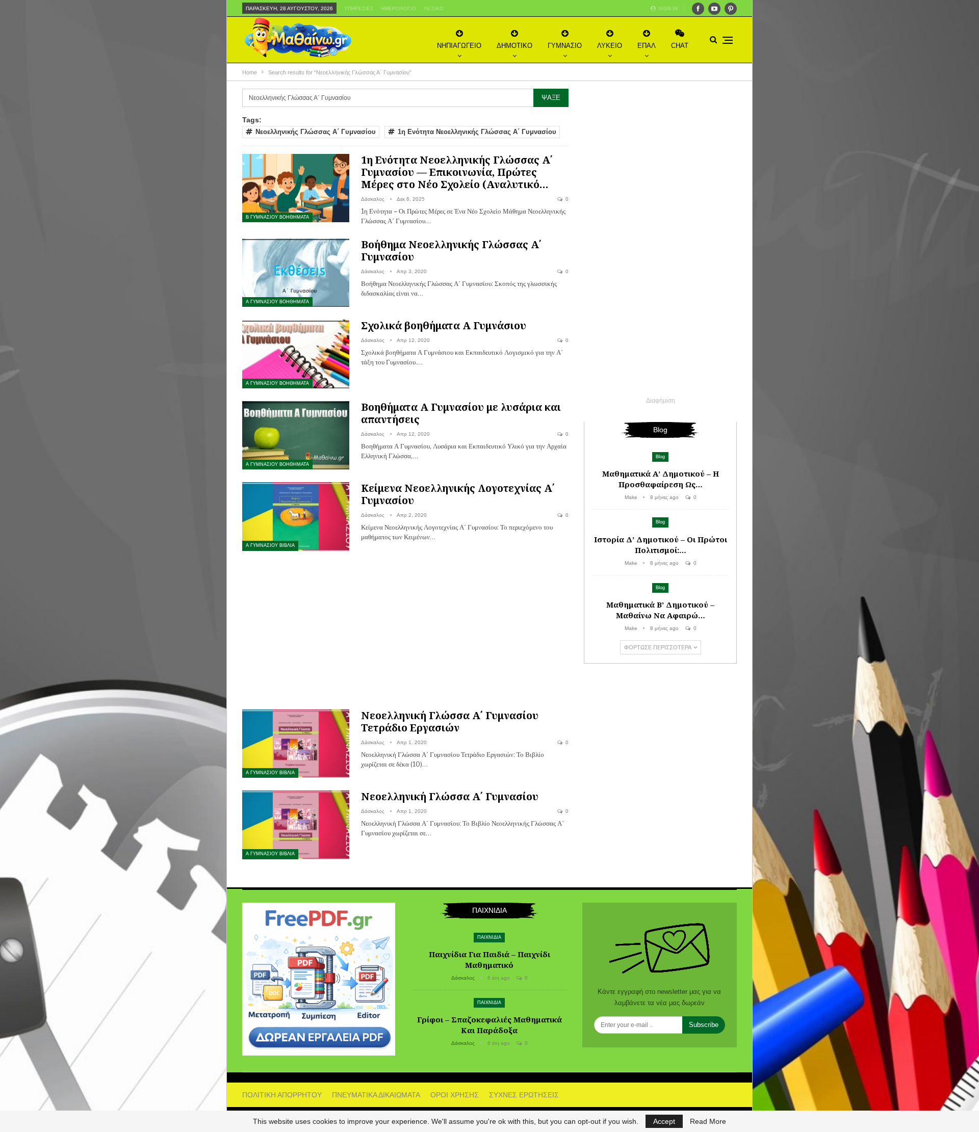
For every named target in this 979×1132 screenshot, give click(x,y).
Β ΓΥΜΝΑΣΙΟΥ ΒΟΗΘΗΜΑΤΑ (277, 217)
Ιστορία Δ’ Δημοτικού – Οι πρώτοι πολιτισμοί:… (660, 544)
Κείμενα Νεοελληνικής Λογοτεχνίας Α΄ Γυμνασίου (458, 494)
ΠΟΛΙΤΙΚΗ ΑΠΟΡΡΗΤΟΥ (282, 1095)
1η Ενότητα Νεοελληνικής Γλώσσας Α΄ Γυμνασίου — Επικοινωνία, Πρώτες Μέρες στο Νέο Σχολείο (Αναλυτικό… (457, 172)
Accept (664, 1121)
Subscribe (703, 1025)
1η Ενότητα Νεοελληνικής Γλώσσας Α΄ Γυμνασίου (477, 132)
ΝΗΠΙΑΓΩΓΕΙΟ (459, 45)
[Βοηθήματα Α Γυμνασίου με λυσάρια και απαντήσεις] (295, 435)
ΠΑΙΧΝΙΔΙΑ (489, 937)
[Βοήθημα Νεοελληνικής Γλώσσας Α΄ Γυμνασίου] (295, 273)
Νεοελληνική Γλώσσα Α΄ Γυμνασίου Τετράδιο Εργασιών (449, 721)
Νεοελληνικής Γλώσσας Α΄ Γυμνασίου (315, 132)
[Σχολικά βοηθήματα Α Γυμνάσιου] (295, 354)
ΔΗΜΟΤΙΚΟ (514, 45)
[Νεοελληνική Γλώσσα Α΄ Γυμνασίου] (295, 825)
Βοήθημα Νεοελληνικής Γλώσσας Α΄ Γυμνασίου (451, 251)
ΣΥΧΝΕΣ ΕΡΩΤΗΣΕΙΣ (524, 1095)
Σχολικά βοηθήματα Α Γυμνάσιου (443, 325)
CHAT (679, 45)
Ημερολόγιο (398, 8)
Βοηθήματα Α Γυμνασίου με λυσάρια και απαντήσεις (461, 413)
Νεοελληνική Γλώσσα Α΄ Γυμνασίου (449, 796)
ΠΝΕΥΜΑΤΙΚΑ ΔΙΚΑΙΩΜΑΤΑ (376, 1095)
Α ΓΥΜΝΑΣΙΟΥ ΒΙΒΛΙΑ (270, 545)
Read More (708, 1121)
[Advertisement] (405, 628)
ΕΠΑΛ (646, 45)
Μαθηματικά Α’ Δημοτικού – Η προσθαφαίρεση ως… (660, 478)
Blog (660, 456)
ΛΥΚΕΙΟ (609, 45)
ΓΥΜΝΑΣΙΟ (565, 45)
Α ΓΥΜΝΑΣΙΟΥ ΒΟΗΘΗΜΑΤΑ (277, 301)
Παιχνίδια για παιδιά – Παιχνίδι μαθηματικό (489, 959)
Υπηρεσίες (358, 8)
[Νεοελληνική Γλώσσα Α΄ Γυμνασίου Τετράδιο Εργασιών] (295, 743)
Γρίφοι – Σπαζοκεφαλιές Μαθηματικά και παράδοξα (489, 1024)
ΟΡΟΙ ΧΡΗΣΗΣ (454, 1095)
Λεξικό (434, 8)
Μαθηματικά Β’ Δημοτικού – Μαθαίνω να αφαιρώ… (660, 609)
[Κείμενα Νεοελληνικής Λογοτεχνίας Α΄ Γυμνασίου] (295, 516)
